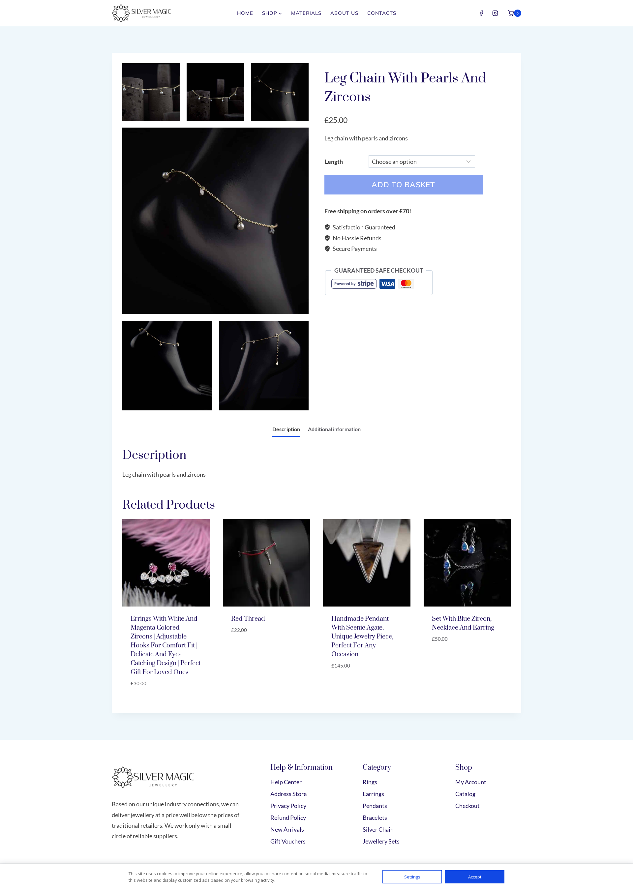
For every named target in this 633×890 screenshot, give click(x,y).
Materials (306, 13)
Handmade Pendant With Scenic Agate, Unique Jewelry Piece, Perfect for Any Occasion (362, 637)
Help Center (286, 782)
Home (245, 13)
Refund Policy (288, 817)
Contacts (381, 13)
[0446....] (215, 92)
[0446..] (167, 366)
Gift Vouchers (288, 841)
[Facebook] (481, 13)
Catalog (465, 793)
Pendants (375, 805)
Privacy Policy (288, 805)
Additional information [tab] (334, 429)
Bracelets (375, 817)
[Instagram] (495, 13)
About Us (344, 13)
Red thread (248, 619)
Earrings (373, 793)
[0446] (215, 221)
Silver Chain (378, 829)
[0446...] (280, 92)
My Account (470, 782)
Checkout (467, 805)
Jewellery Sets (381, 841)
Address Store (288, 793)
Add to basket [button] (251, 650)
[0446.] (264, 366)
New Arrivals (287, 829)
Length (334, 161)
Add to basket (403, 184)
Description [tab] (286, 429)
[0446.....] (151, 92)
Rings (370, 782)
